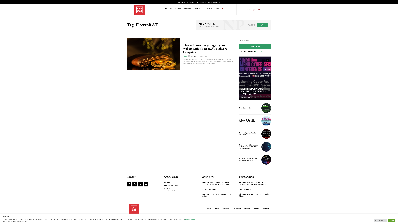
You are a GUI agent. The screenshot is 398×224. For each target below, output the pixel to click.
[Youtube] (146, 184)
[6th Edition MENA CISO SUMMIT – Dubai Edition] (266, 121)
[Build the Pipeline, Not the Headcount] (266, 134)
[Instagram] (134, 184)
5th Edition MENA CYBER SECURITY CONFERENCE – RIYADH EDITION (253, 91)
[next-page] (267, 60)
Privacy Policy (259, 51)
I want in (253, 46)
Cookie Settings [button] (380, 220)
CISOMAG (194, 56)
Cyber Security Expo (245, 108)
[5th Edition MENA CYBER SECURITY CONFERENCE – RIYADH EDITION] (255, 78)
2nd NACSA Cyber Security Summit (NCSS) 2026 (248, 159)
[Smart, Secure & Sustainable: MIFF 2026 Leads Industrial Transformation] (266, 147)
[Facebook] (129, 184)
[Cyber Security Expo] (266, 108)
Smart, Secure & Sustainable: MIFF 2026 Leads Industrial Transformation (248, 146)
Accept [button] (392, 220)
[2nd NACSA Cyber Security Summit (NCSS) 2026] (266, 160)
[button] (223, 8)
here (217, 2)
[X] (140, 184)
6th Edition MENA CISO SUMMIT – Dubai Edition (247, 121)
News (185, 56)
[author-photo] (189, 56)
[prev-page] (263, 60)
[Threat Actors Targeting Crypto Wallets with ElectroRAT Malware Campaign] (153, 54)
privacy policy (190, 219)
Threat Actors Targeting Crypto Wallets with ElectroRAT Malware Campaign (205, 48)
